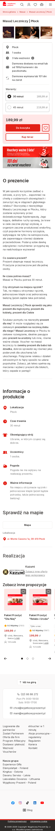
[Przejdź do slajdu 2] (27, 658)
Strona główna (9, 12)
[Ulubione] (35, 4)
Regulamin (34, 740)
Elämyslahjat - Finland (15, 768)
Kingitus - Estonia (13, 771)
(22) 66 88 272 (29, 694)
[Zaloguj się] (29, 4)
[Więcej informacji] (33, 58)
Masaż (23, 12)
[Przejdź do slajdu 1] (22, 658)
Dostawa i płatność (14, 744)
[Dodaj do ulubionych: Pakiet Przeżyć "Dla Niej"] (23, 591)
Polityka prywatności (17, 821)
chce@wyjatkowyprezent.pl (29, 707)
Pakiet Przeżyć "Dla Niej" (13, 617)
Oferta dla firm (11, 737)
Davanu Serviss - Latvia (16, 775)
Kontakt (32, 748)
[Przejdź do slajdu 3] (33, 658)
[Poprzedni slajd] (5, 658)
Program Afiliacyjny (14, 740)
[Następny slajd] (49, 658)
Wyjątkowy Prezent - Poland (19, 782)
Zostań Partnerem (13, 733)
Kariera (32, 744)
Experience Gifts (12, 764)
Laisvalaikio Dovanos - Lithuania (21, 779)
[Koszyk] (41, 4)
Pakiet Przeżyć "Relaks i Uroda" (39, 617)
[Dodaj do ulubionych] (45, 127)
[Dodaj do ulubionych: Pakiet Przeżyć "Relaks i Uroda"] (48, 591)
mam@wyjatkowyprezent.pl (29, 713)
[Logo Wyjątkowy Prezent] (10, 4)
